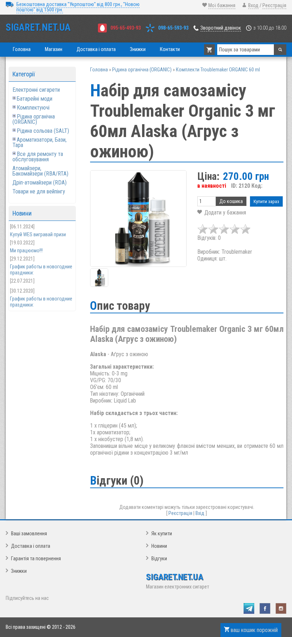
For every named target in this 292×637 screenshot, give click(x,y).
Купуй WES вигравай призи (38, 235)
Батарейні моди (34, 98)
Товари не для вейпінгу (38, 191)
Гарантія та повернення (36, 559)
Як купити (161, 534)
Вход (253, 5)
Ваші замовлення (29, 534)
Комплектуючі (33, 107)
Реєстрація (274, 5)
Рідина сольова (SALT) (43, 130)
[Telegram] (249, 608)
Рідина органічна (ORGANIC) (33, 119)
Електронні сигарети (36, 89)
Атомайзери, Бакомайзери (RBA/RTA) (40, 171)
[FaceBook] (265, 608)
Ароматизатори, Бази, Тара (39, 142)
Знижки (19, 571)
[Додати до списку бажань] (221, 212)
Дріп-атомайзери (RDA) (39, 182)
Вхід (199, 513)
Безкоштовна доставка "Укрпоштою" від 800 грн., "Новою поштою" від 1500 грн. (78, 7)
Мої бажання (221, 5)
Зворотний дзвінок (220, 28)
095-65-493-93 (125, 28)
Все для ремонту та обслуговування (37, 157)
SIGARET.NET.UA (38, 27)
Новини (159, 546)
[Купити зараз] (266, 201)
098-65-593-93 (173, 28)
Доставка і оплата (30, 546)
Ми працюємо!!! (26, 251)
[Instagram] (281, 608)
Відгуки (159, 559)
